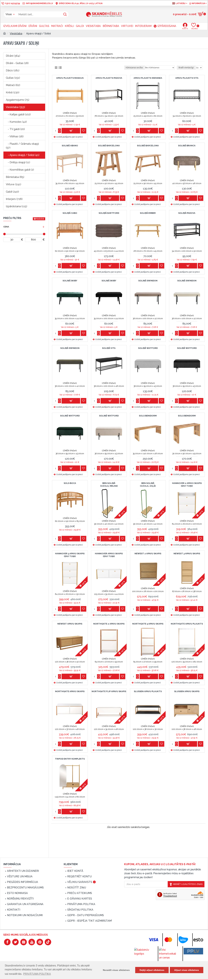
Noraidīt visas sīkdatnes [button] (116, 970)
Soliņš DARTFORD (109, 213)
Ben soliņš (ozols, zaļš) (148, 484)
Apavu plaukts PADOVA (109, 78)
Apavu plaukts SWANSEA (148, 78)
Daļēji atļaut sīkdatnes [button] (152, 970)
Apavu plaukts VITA (186, 78)
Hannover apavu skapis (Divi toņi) (109, 555)
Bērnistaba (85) (15, 177)
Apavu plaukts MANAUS (70, 78)
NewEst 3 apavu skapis (187, 553)
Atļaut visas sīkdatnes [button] (186, 970)
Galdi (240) (12, 191)
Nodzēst (40, 219)
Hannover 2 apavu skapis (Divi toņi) (187, 484)
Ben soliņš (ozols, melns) (109, 484)
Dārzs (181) (12, 70)
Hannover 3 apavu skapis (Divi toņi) (69, 555)
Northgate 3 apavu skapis (147, 624)
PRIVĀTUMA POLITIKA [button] (37, 973)
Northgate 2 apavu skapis (108, 624)
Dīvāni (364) (13, 55)
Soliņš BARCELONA (109, 145)
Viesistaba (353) (15, 107)
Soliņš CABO (70, 213)
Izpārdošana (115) (16, 206)
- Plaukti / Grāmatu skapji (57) (22, 145)
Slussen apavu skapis (186, 691)
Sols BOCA (70, 483)
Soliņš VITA (109, 348)
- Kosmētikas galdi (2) (20, 169)
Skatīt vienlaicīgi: (186, 67)
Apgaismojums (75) (17, 99)
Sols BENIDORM (148, 415)
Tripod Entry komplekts (70, 759)
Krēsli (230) (12, 92)
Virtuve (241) (13, 184)
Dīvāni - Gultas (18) (17, 63)
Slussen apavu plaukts (148, 691)
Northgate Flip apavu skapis (109, 691)
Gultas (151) (13, 77)
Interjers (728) (14, 199)
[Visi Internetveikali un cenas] (168, 954)
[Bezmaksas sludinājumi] (193, 951)
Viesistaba (16, 33)
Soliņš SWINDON (147, 280)
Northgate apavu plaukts (187, 624)
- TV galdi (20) (15, 129)
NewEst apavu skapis (69, 624)
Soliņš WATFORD (148, 348)
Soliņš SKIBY (70, 280)
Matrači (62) (13, 85)
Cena (6, 226)
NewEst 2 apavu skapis (148, 553)
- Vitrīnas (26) (15, 136)
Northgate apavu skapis (69, 691)
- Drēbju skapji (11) (18, 162)
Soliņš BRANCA (186, 145)
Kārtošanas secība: (134, 67)
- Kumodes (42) (16, 121)
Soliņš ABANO (70, 145)
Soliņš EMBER (148, 213)
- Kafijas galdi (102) (18, 114)
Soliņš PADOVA (186, 213)
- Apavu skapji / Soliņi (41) (22, 155)
